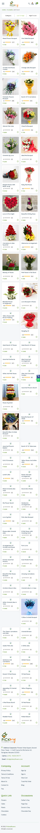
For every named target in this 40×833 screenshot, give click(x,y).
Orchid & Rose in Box (9, 588)
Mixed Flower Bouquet (10, 38)
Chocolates (5, 811)
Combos (3, 815)
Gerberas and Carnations (7, 660)
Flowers (10, 10)
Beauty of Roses (8, 272)
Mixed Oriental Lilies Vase (9, 489)
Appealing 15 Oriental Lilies (9, 689)
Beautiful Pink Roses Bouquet (9, 574)
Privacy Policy (5, 770)
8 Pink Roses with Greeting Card (27, 532)
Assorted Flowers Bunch (29, 388)
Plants (3, 807)
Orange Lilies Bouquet (28, 68)
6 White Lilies (25, 646)
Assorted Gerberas (9, 359)
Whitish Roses (25, 660)
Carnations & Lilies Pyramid (9, 244)
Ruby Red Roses (26, 185)
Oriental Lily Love (8, 155)
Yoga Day (24, 804)
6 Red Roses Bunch (9, 702)
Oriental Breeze (26, 631)
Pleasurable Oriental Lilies (9, 532)
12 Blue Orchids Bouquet (29, 617)
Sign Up (23, 770)
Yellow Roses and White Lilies (29, 461)
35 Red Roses (25, 674)
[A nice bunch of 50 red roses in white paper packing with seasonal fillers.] (18, 723)
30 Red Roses (25, 702)
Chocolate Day (26, 811)
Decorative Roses (27, 489)
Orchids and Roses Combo (9, 68)
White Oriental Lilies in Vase (10, 603)
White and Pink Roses (10, 373)
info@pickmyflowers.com (15, 759)
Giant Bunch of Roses (10, 345)
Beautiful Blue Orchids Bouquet (10, 433)
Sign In (23, 774)
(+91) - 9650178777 (14, 756)
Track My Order (26, 781)
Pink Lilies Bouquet (27, 517)
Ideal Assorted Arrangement (26, 360)
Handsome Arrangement (25, 504)
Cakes (3, 804)
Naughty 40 (25, 331)
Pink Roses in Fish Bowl (28, 272)
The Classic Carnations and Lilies (10, 632)
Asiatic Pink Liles (8, 646)
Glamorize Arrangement (29, 243)
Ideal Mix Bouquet (27, 155)
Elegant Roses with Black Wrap (9, 185)
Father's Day (25, 800)
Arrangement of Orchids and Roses (9, 546)
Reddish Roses (7, 717)
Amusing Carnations (27, 574)
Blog (22, 785)
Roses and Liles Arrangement (26, 475)
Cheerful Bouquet (27, 126)
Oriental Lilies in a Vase (28, 588)
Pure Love (24, 545)
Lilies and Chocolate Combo (27, 374)
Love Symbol (7, 517)
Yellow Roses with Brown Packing (8, 316)
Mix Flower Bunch (8, 503)
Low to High (20, 16)
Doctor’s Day (25, 807)
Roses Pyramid (7, 403)
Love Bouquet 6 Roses (28, 302)
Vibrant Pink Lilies (8, 126)
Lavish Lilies (6, 475)
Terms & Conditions (7, 774)
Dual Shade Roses (27, 560)
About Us (4, 781)
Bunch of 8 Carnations (28, 97)
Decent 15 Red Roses (9, 674)
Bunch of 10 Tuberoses (28, 446)
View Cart (24, 778)
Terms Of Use (5, 778)
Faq (2, 789)
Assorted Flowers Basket (8, 447)
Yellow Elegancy (26, 688)
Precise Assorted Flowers (8, 560)
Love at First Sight (8, 214)
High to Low (33, 16)
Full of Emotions (8, 460)
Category (8, 16)
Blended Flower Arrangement (8, 302)
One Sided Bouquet (27, 38)
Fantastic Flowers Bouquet (8, 97)
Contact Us (4, 785)
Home (4, 10)
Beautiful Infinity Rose (28, 214)
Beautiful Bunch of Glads (27, 418)
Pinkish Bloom (25, 717)
